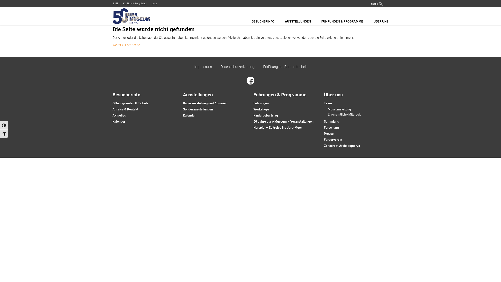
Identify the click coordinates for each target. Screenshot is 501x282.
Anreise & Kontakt (125, 109)
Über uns (381, 21)
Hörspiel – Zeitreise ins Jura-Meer (277, 127)
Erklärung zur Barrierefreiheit (285, 67)
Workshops (261, 109)
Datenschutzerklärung (238, 67)
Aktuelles (119, 115)
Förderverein (333, 140)
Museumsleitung (339, 109)
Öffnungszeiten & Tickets (130, 103)
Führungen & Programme (342, 21)
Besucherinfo (263, 21)
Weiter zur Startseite (126, 45)
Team (328, 103)
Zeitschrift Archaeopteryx (342, 146)
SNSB (115, 3)
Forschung (331, 127)
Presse (329, 134)
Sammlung (331, 121)
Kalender (119, 121)
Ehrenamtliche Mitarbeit (344, 114)
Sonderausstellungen (198, 109)
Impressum (203, 67)
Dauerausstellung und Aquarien (205, 103)
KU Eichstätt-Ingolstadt (135, 3)
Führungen (261, 103)
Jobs (154, 3)
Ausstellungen (298, 21)
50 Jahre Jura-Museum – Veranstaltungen (283, 121)
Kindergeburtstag (265, 115)
